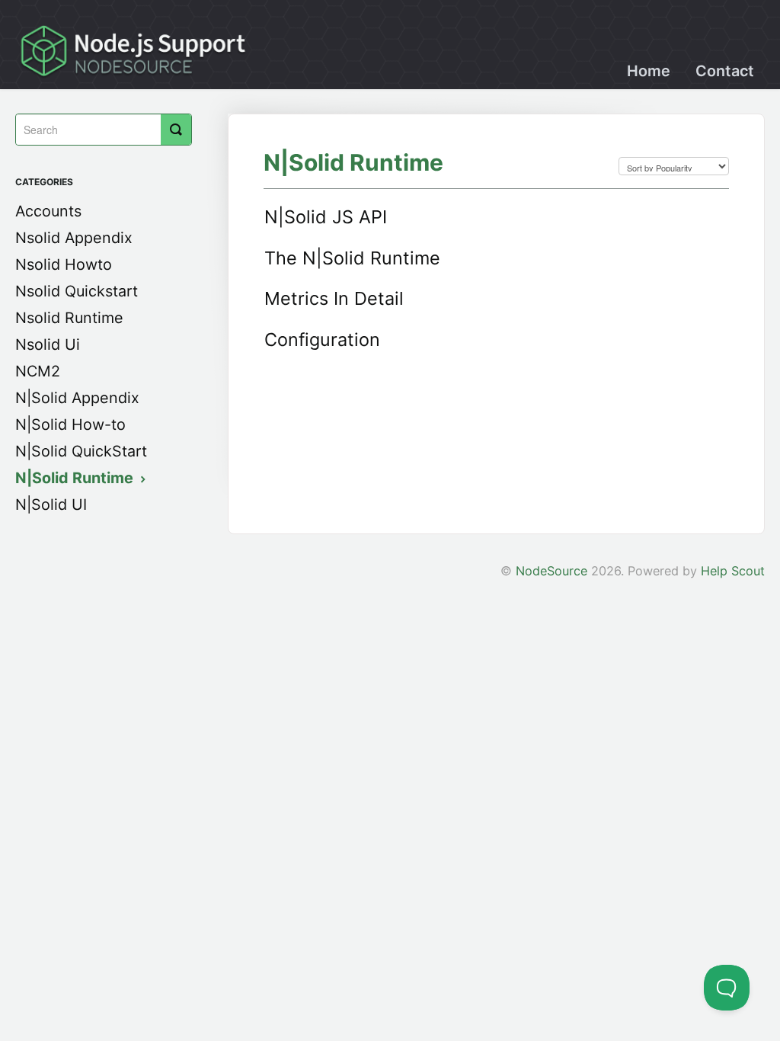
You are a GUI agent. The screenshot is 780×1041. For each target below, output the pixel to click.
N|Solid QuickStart (81, 451)
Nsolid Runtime (69, 318)
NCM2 (37, 371)
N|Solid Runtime (76, 478)
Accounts (48, 211)
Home (648, 71)
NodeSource (551, 570)
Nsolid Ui (47, 344)
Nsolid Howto (63, 264)
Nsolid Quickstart (76, 291)
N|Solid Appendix (77, 398)
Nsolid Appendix (74, 238)
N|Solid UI (51, 504)
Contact (724, 71)
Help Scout (733, 570)
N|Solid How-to (70, 424)
